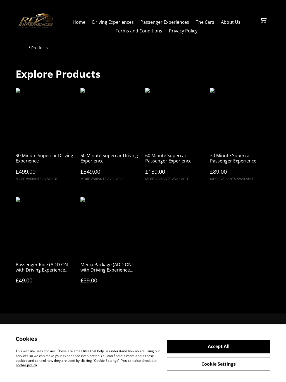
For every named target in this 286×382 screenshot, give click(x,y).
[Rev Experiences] (36, 20)
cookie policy (26, 365)
